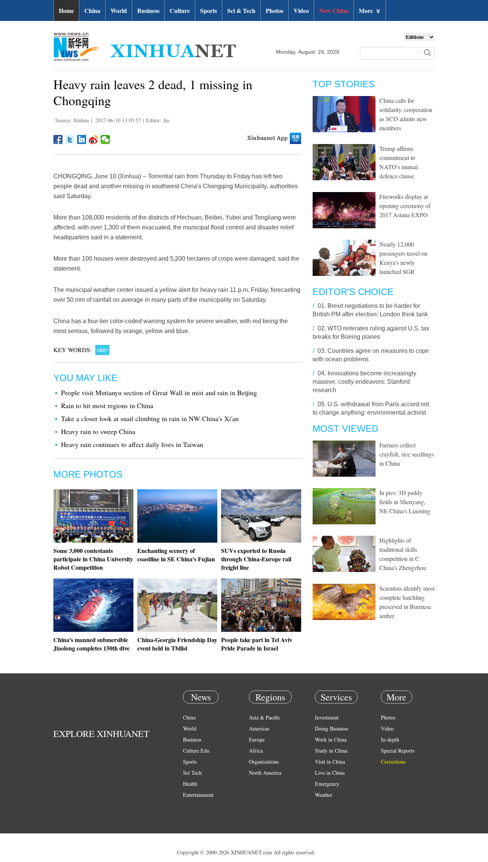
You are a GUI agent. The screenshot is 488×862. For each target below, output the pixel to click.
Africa (256, 750)
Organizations (264, 761)
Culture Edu (196, 750)
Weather (323, 794)
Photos (274, 10)
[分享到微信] (105, 139)
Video (301, 10)
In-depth (390, 739)
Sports (208, 10)
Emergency (327, 783)
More (369, 10)
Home (66, 10)
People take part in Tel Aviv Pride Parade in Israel (256, 643)
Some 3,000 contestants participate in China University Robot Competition (93, 559)
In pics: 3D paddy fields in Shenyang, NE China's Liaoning (404, 502)
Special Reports (397, 750)
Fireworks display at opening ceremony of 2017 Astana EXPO (404, 205)
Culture (180, 10)
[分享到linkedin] (82, 139)
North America (265, 772)
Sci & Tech (241, 10)
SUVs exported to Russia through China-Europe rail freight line (256, 559)
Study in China (331, 750)
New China (333, 10)
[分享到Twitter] (70, 139)
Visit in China (330, 761)
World (119, 10)
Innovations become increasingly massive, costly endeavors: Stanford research (364, 381)
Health (190, 783)
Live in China (330, 772)
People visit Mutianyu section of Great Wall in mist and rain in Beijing (159, 392)
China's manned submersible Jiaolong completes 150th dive (91, 643)
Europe (257, 739)
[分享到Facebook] (58, 139)
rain (102, 350)
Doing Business (331, 728)
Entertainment (198, 794)
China (92, 10)
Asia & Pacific (264, 717)
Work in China (331, 739)
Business (148, 10)
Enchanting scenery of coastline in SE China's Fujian (176, 554)
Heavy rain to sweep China (98, 431)
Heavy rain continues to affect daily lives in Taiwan (132, 444)
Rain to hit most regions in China (107, 405)
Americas (259, 728)
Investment (327, 717)
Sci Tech (192, 772)
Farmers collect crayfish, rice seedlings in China (406, 454)
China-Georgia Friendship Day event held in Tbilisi (177, 643)
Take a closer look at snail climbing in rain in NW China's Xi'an (150, 418)
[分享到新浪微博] (93, 139)
